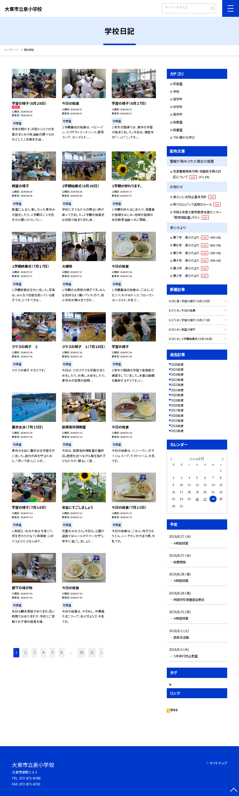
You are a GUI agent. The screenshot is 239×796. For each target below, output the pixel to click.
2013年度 (177, 431)
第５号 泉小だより (197, 252)
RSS (174, 710)
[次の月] (223, 458)
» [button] (101, 652)
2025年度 (177, 369)
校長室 (177, 83)
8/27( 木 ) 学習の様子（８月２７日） (190, 320)
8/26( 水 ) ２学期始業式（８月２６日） (191, 339)
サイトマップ (218, 762)
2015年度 (177, 420)
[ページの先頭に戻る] (233, 790)
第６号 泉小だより (197, 245)
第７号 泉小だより (197, 237)
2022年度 (177, 385)
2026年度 (177, 364)
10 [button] (81, 652)
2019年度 (177, 400)
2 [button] (25, 652)
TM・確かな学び (184, 137)
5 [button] (52, 652)
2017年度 (177, 410)
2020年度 (177, 395)
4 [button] (43, 652)
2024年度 (177, 374)
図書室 (177, 129)
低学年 (177, 99)
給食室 (177, 122)
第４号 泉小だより (197, 260)
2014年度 (177, 426)
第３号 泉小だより (190, 268)
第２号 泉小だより (190, 275)
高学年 (177, 114)
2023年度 (177, 380)
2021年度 (177, 390)
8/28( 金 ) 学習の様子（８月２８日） (190, 301)
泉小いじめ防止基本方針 (193, 196)
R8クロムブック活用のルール (196, 204)
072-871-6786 (29, 777)
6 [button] (61, 652)
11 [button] (92, 652)
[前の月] (171, 458)
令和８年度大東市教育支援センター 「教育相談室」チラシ (199, 215)
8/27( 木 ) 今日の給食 (182, 310)
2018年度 (177, 405)
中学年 (177, 106)
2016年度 (177, 415)
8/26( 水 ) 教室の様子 (182, 329)
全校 (176, 91)
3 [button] (34, 652)
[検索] (209, 9)
